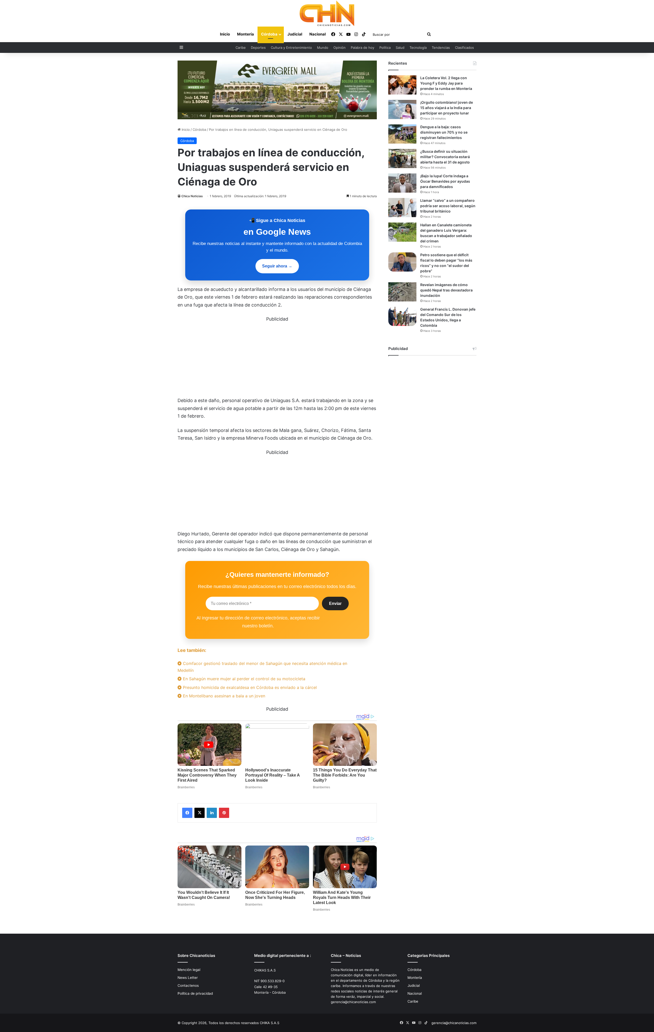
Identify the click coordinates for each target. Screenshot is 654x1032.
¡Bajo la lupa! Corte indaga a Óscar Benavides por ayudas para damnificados (445, 181)
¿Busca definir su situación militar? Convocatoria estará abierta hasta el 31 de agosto (445, 156)
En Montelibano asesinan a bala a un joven (223, 695)
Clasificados (464, 47)
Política (385, 47)
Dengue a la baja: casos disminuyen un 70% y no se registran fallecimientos (444, 132)
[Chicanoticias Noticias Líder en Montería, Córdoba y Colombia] (327, 13)
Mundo (322, 47)
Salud (400, 47)
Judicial (294, 34)
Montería (245, 34)
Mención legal (189, 970)
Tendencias (441, 47)
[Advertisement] (277, 359)
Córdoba (269, 34)
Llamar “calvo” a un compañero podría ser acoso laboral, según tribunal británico (447, 205)
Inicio (225, 34)
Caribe (241, 47)
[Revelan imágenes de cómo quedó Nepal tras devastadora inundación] (402, 291)
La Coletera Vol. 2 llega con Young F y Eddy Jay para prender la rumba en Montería (446, 83)
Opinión (339, 47)
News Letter (188, 978)
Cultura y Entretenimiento (291, 47)
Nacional (317, 34)
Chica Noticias (192, 196)
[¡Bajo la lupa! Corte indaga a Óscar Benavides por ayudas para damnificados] (402, 183)
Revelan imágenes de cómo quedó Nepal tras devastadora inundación (446, 290)
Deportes (258, 47)
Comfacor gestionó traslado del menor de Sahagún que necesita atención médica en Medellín (262, 667)
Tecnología (418, 47)
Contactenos (188, 985)
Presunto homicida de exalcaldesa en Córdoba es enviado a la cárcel (249, 687)
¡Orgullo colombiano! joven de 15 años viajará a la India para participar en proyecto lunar (446, 107)
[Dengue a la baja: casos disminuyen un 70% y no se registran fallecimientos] (402, 134)
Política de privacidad (195, 993)
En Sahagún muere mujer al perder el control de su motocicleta (243, 678)
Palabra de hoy (362, 47)
